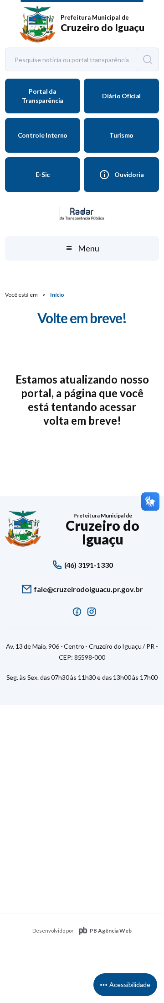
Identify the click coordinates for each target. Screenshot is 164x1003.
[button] (82, 248)
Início (57, 294)
